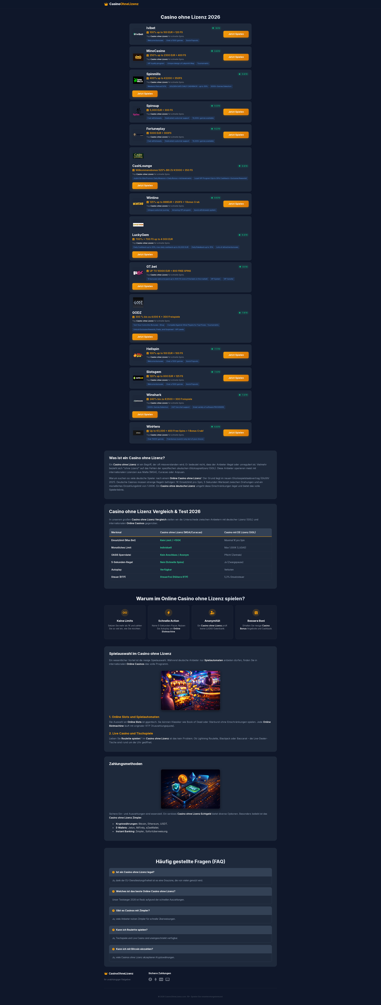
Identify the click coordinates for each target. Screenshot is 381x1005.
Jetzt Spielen (236, 34)
